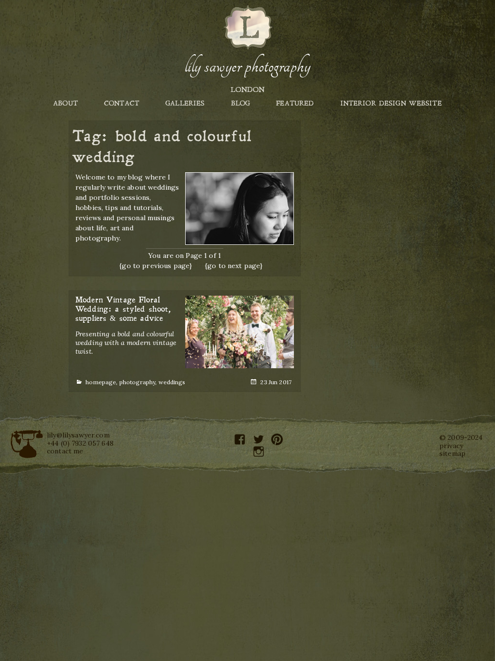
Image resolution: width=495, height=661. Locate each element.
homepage (101, 382)
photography (137, 382)
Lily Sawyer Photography (247, 66)
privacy (451, 445)
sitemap (452, 453)
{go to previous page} (155, 265)
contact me (65, 451)
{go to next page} (233, 265)
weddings (172, 382)
